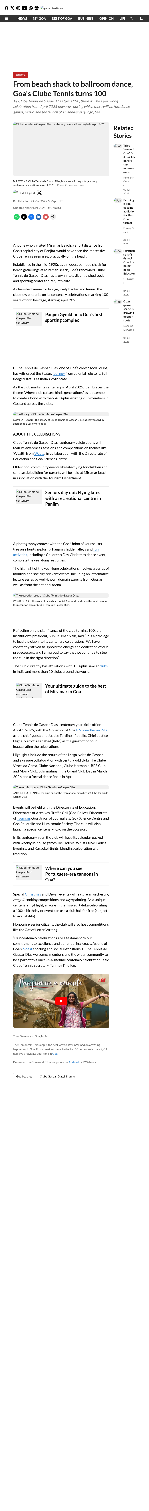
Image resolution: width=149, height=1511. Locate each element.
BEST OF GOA (62, 18)
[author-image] (16, 193)
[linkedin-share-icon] (38, 218)
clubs (104, 666)
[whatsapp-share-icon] (17, 218)
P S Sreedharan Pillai (92, 730)
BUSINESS (86, 18)
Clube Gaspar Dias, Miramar (57, 1076)
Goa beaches (24, 1076)
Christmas (33, 894)
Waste (39, 453)
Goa (55, 1053)
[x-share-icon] (24, 218)
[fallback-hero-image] (118, 146)
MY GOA (39, 18)
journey (59, 373)
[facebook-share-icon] (31, 218)
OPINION (106, 18)
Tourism (23, 818)
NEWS (22, 18)
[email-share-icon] (46, 218)
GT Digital (27, 193)
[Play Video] (61, 1001)
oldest (28, 949)
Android (74, 1062)
